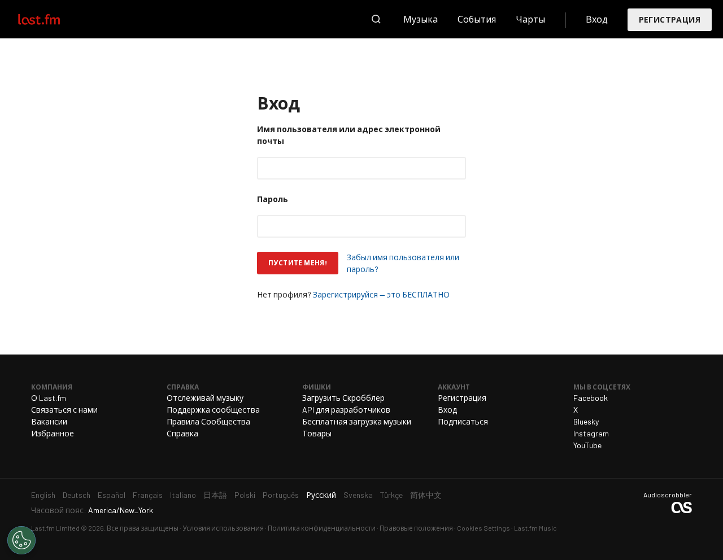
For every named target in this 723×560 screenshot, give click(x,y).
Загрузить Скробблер (343, 398)
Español (111, 495)
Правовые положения (416, 528)
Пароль (272, 199)
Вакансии (49, 421)
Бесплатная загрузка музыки (356, 421)
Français (148, 495)
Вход (597, 19)
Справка (182, 433)
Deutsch (76, 495)
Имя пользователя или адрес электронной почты (349, 135)
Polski (244, 495)
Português (281, 495)
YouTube (587, 445)
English (43, 495)
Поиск (376, 19)
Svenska (358, 495)
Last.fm (52, 19)
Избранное (52, 433)
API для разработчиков (346, 409)
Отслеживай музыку (205, 398)
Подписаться (463, 421)
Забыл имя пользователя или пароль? (403, 263)
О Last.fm (48, 398)
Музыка (420, 19)
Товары (317, 433)
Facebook (590, 398)
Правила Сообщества (208, 421)
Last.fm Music (535, 528)
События (477, 19)
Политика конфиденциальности (322, 528)
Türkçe (391, 495)
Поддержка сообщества (213, 409)
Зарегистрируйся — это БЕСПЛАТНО (381, 294)
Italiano (183, 495)
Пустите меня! (297, 262)
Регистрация (669, 19)
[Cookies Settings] (21, 540)
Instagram (591, 433)
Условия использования (223, 528)
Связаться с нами (64, 409)
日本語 (215, 495)
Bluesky (586, 421)
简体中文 (426, 495)
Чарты (530, 19)
